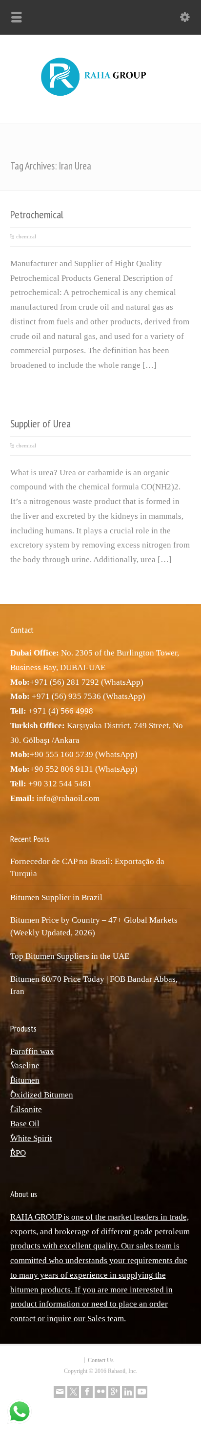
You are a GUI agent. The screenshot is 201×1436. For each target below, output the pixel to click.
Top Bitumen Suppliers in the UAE (69, 956)
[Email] (59, 1392)
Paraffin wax (32, 1051)
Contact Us (101, 1360)
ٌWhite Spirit (31, 1138)
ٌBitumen (25, 1080)
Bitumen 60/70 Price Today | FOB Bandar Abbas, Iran (94, 985)
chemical (26, 236)
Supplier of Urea (40, 423)
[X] (73, 1392)
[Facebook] (87, 1392)
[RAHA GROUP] (100, 96)
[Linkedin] (128, 1392)
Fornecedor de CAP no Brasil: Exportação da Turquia (87, 868)
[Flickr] (100, 1392)
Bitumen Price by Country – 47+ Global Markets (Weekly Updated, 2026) (94, 926)
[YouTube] (141, 1392)
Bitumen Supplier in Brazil (56, 897)
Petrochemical (36, 214)
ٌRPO (18, 1153)
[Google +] (114, 1392)
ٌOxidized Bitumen (41, 1094)
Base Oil (25, 1123)
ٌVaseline (25, 1065)
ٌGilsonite (26, 1109)
